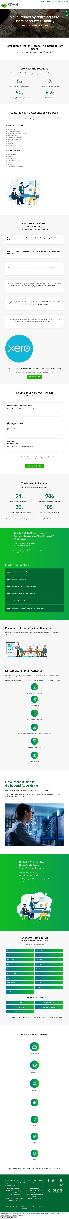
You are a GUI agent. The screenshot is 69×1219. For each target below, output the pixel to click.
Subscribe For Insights (34, 466)
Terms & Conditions (27, 1180)
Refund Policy (17, 1180)
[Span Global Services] (9, 5)
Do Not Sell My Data (21, 1182)
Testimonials (12, 1182)
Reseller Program (38, 1180)
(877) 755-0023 (46, 1)
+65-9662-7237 (36, 1198)
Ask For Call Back (34, 376)
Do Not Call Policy (10, 1185)
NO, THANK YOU (11, 1217)
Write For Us (31, 1182)
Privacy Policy (9, 1180)
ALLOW (3, 1217)
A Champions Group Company (30, 1206)
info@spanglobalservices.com (60, 1)
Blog (6, 1182)
